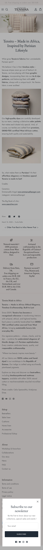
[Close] (37, 501)
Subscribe (21, 534)
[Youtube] (20, 542)
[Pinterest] (27, 542)
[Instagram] (23, 542)
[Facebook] (16, 542)
